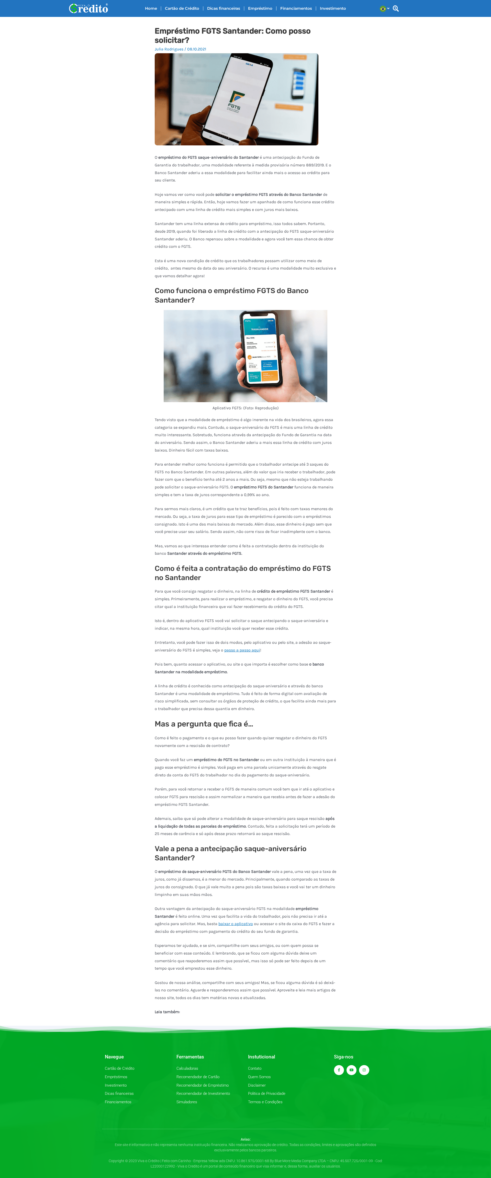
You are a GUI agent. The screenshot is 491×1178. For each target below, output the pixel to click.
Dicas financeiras (223, 8)
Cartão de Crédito (182, 8)
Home (151, 8)
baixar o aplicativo (235, 923)
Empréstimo (260, 8)
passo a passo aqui (242, 650)
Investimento (333, 8)
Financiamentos (296, 8)
